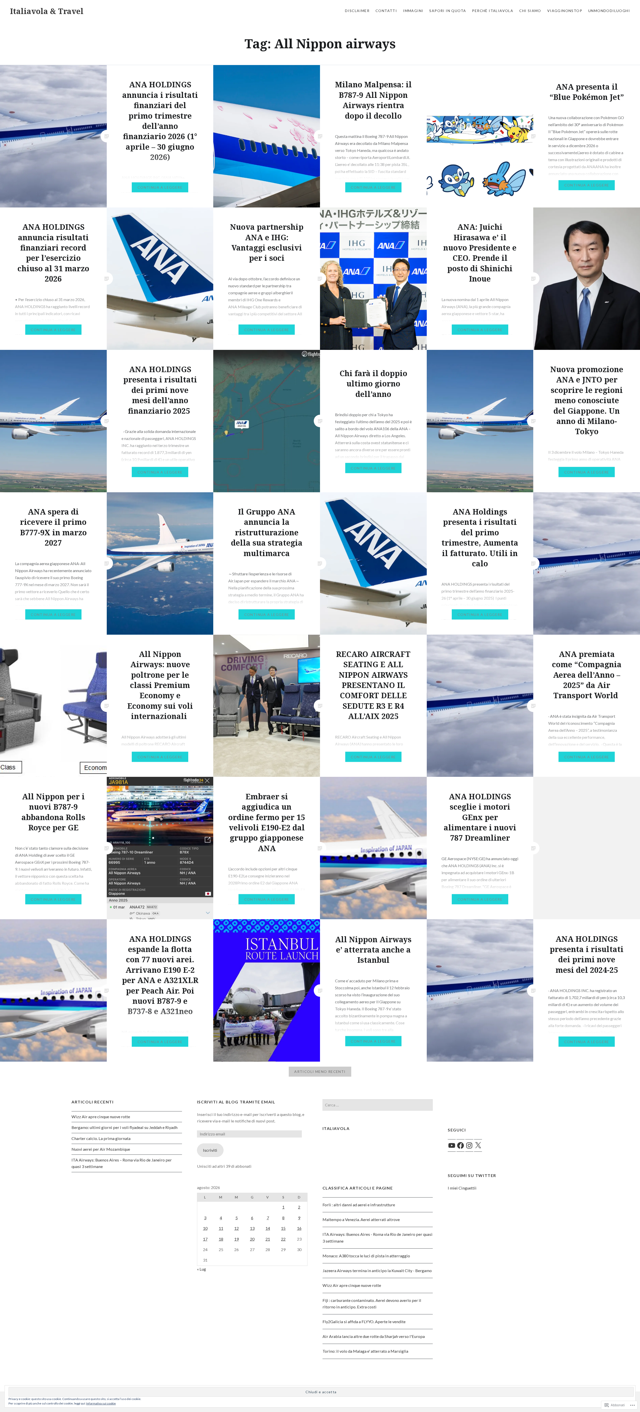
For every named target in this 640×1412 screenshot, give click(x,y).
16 (299, 1228)
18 (221, 1239)
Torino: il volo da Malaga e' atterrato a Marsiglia (365, 1351)
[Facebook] (460, 1145)
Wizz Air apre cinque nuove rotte (101, 1116)
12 (236, 1228)
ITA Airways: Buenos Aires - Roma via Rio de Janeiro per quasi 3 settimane (377, 1237)
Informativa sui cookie (101, 1403)
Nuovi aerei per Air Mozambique (101, 1149)
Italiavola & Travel (47, 11)
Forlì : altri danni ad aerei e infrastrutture (358, 1204)
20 (252, 1239)
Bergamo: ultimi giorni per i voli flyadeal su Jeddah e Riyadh (125, 1127)
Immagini (413, 11)
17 (205, 1239)
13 (252, 1228)
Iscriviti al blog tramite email (236, 1101)
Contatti (386, 11)
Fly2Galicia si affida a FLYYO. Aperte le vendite (364, 1321)
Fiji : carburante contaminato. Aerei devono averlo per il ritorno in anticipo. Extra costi (371, 1303)
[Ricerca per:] (377, 1104)
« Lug (201, 1269)
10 (205, 1228)
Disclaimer (357, 11)
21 (268, 1239)
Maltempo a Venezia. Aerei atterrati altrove (361, 1219)
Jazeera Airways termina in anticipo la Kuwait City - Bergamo (377, 1270)
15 (283, 1228)
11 (221, 1228)
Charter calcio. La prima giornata (101, 1138)
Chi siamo (530, 11)
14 (268, 1228)
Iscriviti (210, 1150)
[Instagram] (469, 1145)
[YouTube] (452, 1145)
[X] (478, 1145)
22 (283, 1239)
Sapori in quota (447, 11)
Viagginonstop (564, 11)
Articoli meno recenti (320, 1071)
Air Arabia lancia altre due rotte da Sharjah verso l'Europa (373, 1336)
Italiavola (336, 1128)
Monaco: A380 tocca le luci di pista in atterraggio (366, 1255)
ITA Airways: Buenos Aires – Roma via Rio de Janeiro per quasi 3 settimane (122, 1163)
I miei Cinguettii (462, 1188)
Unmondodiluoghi (609, 11)
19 (236, 1239)
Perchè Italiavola (492, 11)
